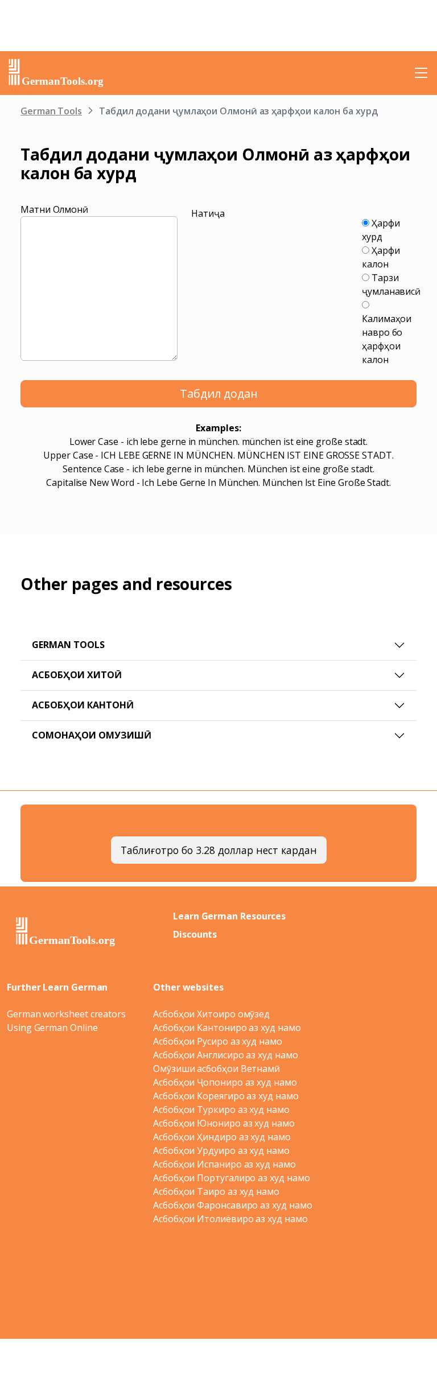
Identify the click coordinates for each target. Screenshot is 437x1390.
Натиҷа (208, 213)
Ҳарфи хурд (381, 230)
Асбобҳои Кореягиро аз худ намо (226, 1096)
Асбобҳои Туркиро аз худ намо (221, 1109)
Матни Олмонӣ (54, 209)
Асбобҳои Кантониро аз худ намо (227, 1027)
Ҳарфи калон (381, 257)
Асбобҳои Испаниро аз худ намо (224, 1164)
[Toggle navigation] (421, 72)
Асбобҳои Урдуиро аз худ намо (221, 1150)
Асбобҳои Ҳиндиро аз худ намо (222, 1137)
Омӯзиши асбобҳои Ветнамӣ (216, 1068)
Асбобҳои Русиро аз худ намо (217, 1041)
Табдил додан (219, 393)
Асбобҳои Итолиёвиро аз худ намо (230, 1218)
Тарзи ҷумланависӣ (391, 284)
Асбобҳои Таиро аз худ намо (216, 1191)
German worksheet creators (66, 1014)
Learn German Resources (229, 916)
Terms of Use (276, 1289)
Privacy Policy (216, 1289)
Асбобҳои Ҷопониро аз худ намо (225, 1082)
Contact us (325, 1289)
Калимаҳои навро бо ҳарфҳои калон (386, 339)
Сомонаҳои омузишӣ (91, 735)
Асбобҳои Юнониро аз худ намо (224, 1123)
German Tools (51, 111)
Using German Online (52, 1027)
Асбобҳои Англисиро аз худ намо (225, 1055)
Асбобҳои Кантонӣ (83, 705)
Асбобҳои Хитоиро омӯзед (211, 1014)
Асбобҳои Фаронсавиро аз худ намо (232, 1205)
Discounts (195, 934)
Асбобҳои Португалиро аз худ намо (231, 1178)
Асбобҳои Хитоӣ (77, 675)
